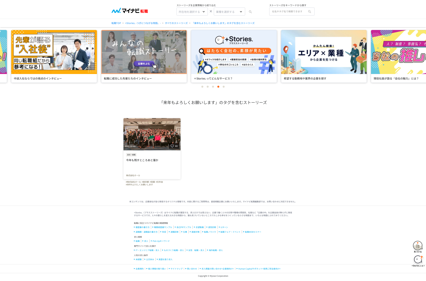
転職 (138, 241)
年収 (164, 231)
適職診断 (175, 231)
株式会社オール (133, 175)
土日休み (150, 259)
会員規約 (140, 268)
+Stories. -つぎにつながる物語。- (143, 23)
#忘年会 (159, 181)
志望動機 (200, 227)
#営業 (152, 181)
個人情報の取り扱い (157, 268)
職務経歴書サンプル (163, 227)
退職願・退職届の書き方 (147, 231)
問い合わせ (192, 268)
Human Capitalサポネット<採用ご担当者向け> (259, 268)
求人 (146, 241)
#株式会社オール (133, 181)
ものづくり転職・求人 (174, 250)
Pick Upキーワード (161, 241)
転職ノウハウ (210, 231)
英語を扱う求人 (166, 259)
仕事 (185, 231)
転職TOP (116, 23)
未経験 (139, 259)
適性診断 (212, 227)
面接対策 (196, 231)
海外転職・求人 (216, 250)
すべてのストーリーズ (176, 23)
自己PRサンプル (184, 227)
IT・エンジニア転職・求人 (147, 250)
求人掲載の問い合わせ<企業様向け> (218, 268)
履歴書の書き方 (143, 227)
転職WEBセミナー (253, 231)
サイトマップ (177, 268)
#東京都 (145, 181)
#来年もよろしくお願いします (139, 184)
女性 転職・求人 (196, 250)
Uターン (224, 227)
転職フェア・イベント (230, 231)
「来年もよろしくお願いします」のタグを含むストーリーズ (223, 23)
